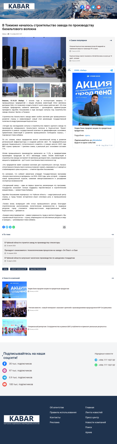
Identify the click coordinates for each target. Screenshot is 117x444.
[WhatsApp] (13, 227)
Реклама (54, 422)
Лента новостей (93, 412)
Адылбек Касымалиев (37, 269)
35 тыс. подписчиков (20, 363)
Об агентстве (57, 407)
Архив (88, 432)
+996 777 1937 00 (106, 360)
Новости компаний (95, 422)
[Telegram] (10, 227)
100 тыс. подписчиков (21, 384)
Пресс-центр (92, 417)
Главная (89, 407)
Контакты (55, 417)
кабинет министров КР (18, 269)
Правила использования (63, 412)
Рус (108, 7)
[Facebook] (3, 227)
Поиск (88, 427)
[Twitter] (7, 227)
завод (5, 269)
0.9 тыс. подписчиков (20, 377)
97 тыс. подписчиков (20, 370)
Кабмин (4, 34)
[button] (63, 59)
